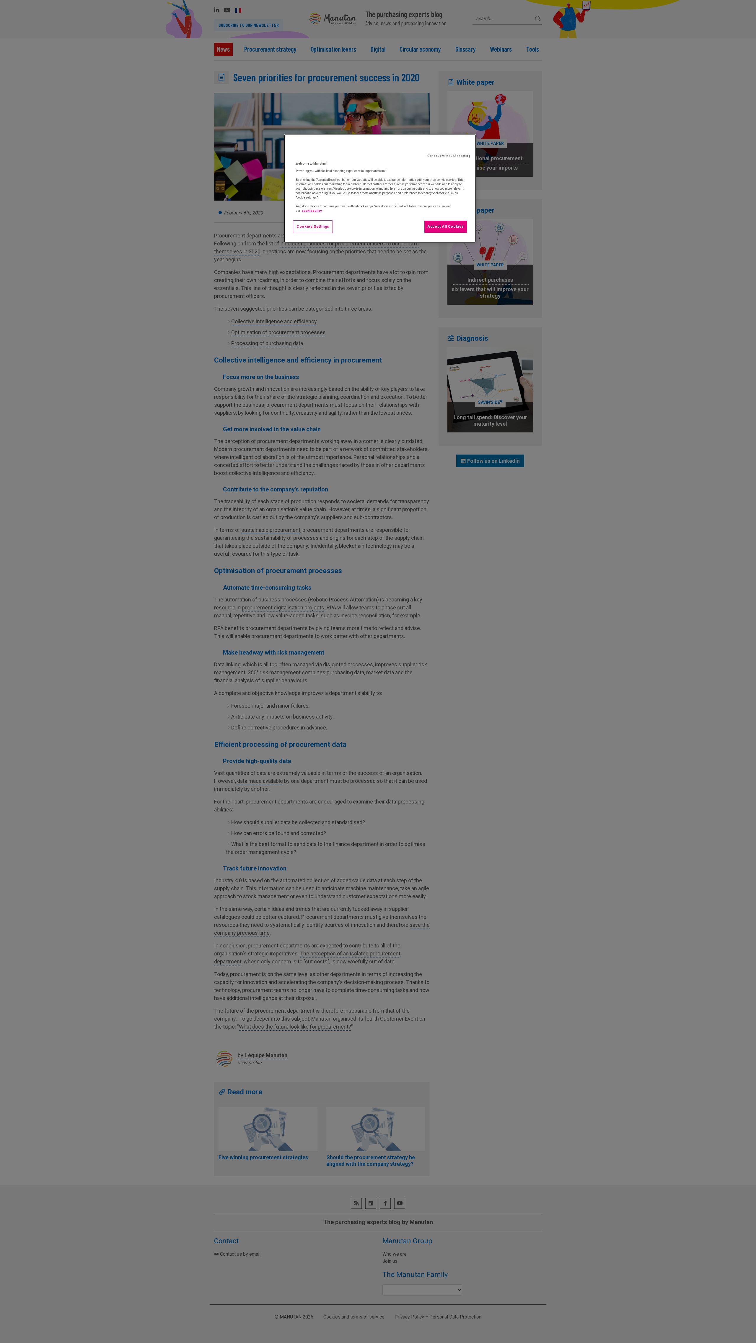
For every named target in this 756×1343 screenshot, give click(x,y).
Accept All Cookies (445, 226)
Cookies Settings (312, 226)
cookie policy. (312, 210)
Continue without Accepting (448, 156)
